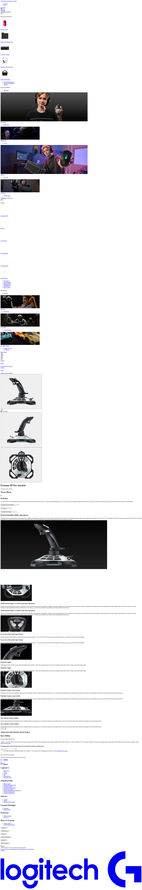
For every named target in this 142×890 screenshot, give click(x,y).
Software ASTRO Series (9, 802)
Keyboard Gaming (8, 786)
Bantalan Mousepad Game (10, 785)
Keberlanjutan (7, 776)
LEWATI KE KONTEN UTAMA (9, 1)
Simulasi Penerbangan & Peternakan (12, 790)
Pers (5, 774)
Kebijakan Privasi (16, 849)
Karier (5, 772)
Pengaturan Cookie (24, 849)
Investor (5, 773)
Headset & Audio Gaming (10, 787)
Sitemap (32, 849)
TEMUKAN (3, 198)
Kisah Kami (6, 770)
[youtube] (6, 760)
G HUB (5, 799)
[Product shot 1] (21, 391)
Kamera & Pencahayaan (9, 791)
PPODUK (3, 12)
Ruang (2, 363)
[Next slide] (5, 728)
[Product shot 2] (21, 429)
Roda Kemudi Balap (8, 789)
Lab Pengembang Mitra (9, 824)
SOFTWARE (4, 352)
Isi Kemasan (4, 508)
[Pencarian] (2, 354)
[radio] (1, 495)
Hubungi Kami (7, 809)
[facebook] (4, 760)
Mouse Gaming (7, 783)
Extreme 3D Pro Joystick (6, 366)
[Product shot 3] (21, 464)
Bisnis (5, 5)
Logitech (6, 3)
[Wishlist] (2, 356)
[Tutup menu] (2, 13)
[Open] (2, 359)
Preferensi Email (7, 816)
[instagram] (1, 760)
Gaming (2, 360)
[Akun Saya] (2, 357)
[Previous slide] (2, 728)
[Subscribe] (16, 749)
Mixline (5, 800)
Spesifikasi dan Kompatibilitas (7, 504)
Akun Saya (6, 817)
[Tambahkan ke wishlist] (2, 410)
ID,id (3, 9)
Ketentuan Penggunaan (6, 849)
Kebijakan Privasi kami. (62, 751)
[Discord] (7, 760)
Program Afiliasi (7, 823)
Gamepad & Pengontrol (9, 793)
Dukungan (3, 7)
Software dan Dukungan (6, 511)
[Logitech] (3, 10)
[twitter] (3, 760)
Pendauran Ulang (8, 777)
